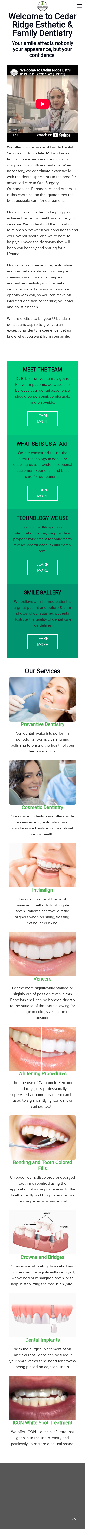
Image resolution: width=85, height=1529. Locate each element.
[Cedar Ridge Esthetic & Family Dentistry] (42, 6)
